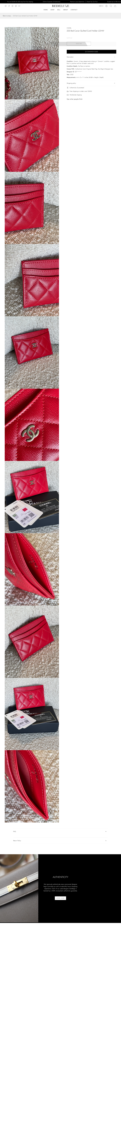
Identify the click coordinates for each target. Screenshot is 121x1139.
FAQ (14, 831)
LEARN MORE (60, 898)
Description (70, 57)
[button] (65, 10)
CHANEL (69, 28)
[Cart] (115, 6)
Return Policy (17, 841)
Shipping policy (71, 83)
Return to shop (7, 16)
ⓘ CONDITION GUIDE (91, 52)
